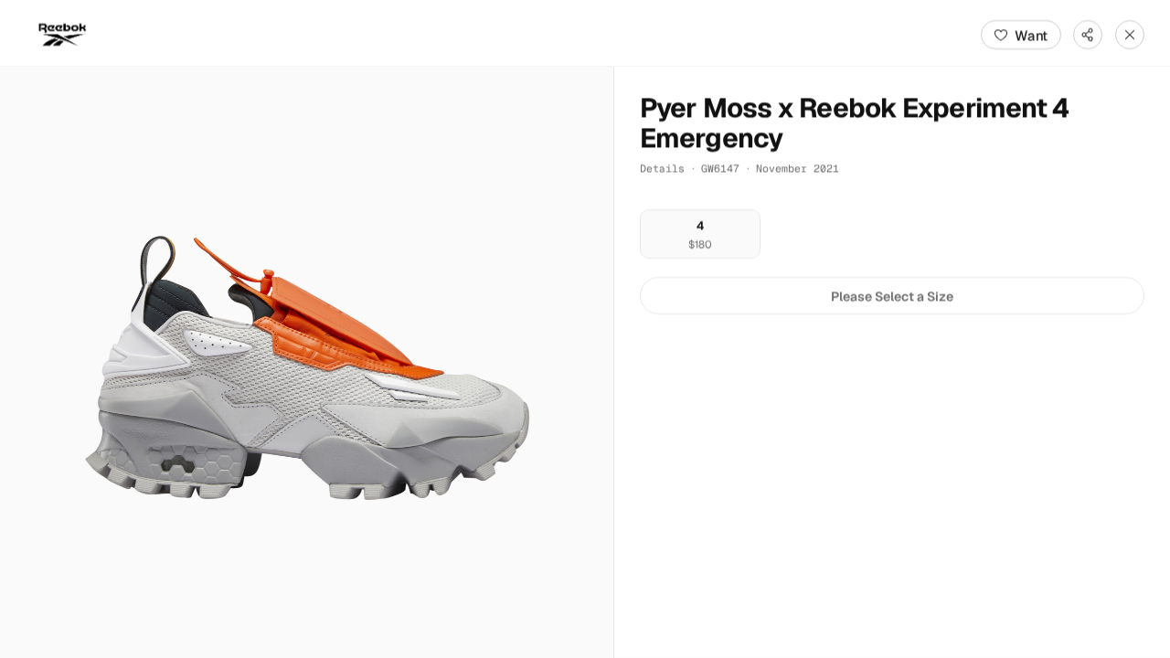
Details (662, 168)
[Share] (1087, 34)
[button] (306, 362)
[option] (700, 234)
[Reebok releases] (62, 34)
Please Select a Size (892, 296)
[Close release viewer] (1129, 34)
